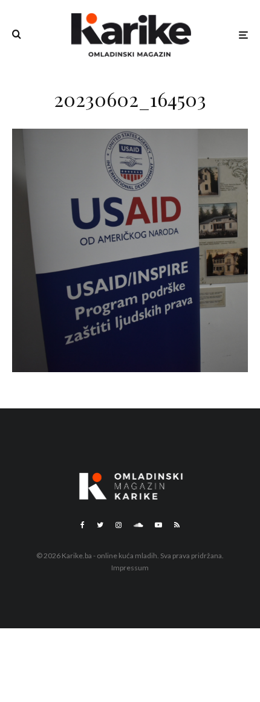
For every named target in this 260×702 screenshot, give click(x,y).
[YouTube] (158, 525)
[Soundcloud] (138, 525)
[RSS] (177, 525)
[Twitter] (100, 525)
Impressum (130, 567)
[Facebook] (82, 525)
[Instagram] (118, 525)
